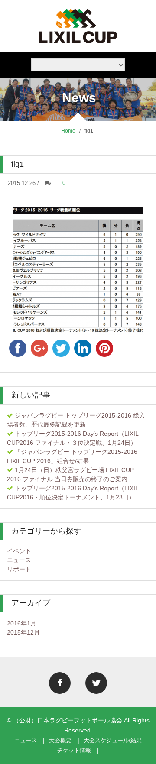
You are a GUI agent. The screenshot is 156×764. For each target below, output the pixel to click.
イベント (19, 550)
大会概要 (60, 740)
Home (68, 131)
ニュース (19, 560)
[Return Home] (78, 25)
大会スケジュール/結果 (113, 740)
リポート (19, 569)
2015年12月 (23, 632)
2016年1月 (21, 623)
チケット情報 (74, 750)
